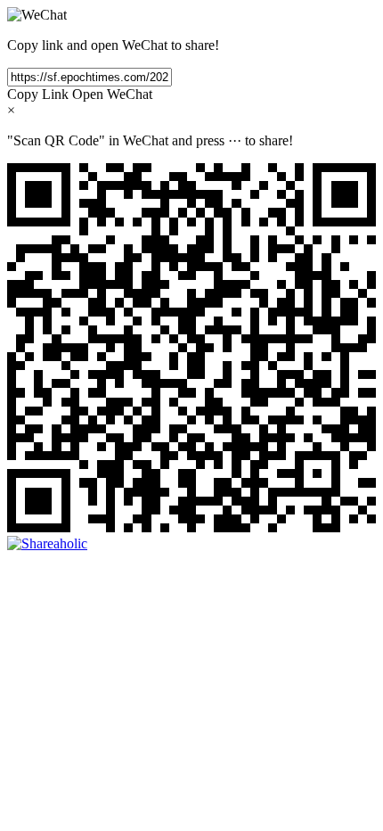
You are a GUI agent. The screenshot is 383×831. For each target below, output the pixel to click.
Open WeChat (112, 94)
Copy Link (38, 94)
